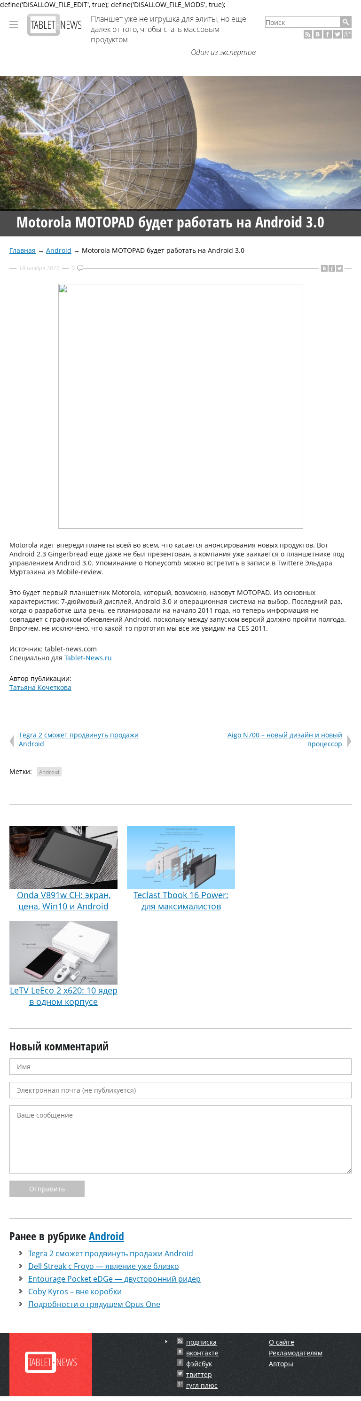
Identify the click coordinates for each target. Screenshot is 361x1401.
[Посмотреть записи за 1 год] (166, 1341)
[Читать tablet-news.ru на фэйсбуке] (327, 34)
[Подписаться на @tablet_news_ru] (337, 34)
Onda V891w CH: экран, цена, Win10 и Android (63, 900)
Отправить (47, 1188)
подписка (201, 1342)
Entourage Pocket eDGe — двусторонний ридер (114, 1279)
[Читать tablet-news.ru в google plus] (347, 34)
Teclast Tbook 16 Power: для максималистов (180, 900)
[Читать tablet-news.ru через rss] (308, 34)
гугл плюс (202, 1385)
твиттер (199, 1374)
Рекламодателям (295, 1352)
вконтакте (202, 1352)
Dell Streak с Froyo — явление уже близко (103, 1266)
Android (58, 250)
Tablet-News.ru (88, 657)
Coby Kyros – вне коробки (75, 1291)
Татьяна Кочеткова (40, 687)
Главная (22, 250)
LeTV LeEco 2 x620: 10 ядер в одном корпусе (64, 996)
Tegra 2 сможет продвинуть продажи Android (110, 1253)
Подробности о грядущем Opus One (94, 1304)
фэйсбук (199, 1363)
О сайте (281, 1342)
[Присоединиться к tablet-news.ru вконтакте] (318, 34)
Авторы (281, 1363)
